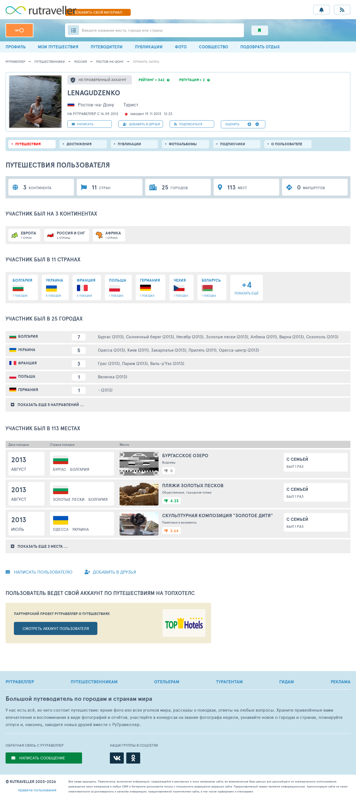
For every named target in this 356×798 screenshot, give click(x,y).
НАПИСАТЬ (84, 124)
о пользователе (286, 144)
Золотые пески (69, 499)
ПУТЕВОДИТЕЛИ (107, 47)
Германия (28, 389)
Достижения (79, 144)
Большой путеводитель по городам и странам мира (79, 698)
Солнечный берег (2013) (150, 336)
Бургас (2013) (110, 336)
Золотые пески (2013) (227, 336)
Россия (80, 61)
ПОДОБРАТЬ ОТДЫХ (260, 47)
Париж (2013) (135, 363)
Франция (27, 363)
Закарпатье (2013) (168, 350)
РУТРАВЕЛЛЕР (20, 681)
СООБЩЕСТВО (213, 47)
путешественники (49, 61)
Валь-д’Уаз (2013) (167, 363)
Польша (26, 376)
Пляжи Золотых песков (193, 485)
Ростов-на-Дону (109, 61)
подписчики (232, 144)
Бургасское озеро (185, 455)
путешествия (28, 144)
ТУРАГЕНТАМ (229, 681)
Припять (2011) (202, 350)
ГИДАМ (286, 681)
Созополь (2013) (322, 336)
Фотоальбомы (183, 144)
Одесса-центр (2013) (239, 350)
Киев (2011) (138, 350)
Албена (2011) (264, 336)
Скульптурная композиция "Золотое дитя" (217, 515)
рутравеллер (15, 61)
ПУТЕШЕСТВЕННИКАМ (94, 681)
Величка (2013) (112, 376)
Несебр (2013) (189, 336)
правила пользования (37, 789)
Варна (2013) (291, 336)
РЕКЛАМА (340, 681)
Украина (26, 349)
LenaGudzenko (93, 92)
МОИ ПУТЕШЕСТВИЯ (58, 47)
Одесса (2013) (111, 350)
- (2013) (105, 390)
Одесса (60, 529)
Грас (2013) (109, 363)
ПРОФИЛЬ (16, 47)
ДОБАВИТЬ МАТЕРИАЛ (98, 12)
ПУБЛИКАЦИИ (149, 47)
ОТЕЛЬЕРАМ (166, 681)
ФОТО (181, 47)
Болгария (28, 336)
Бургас (59, 469)
